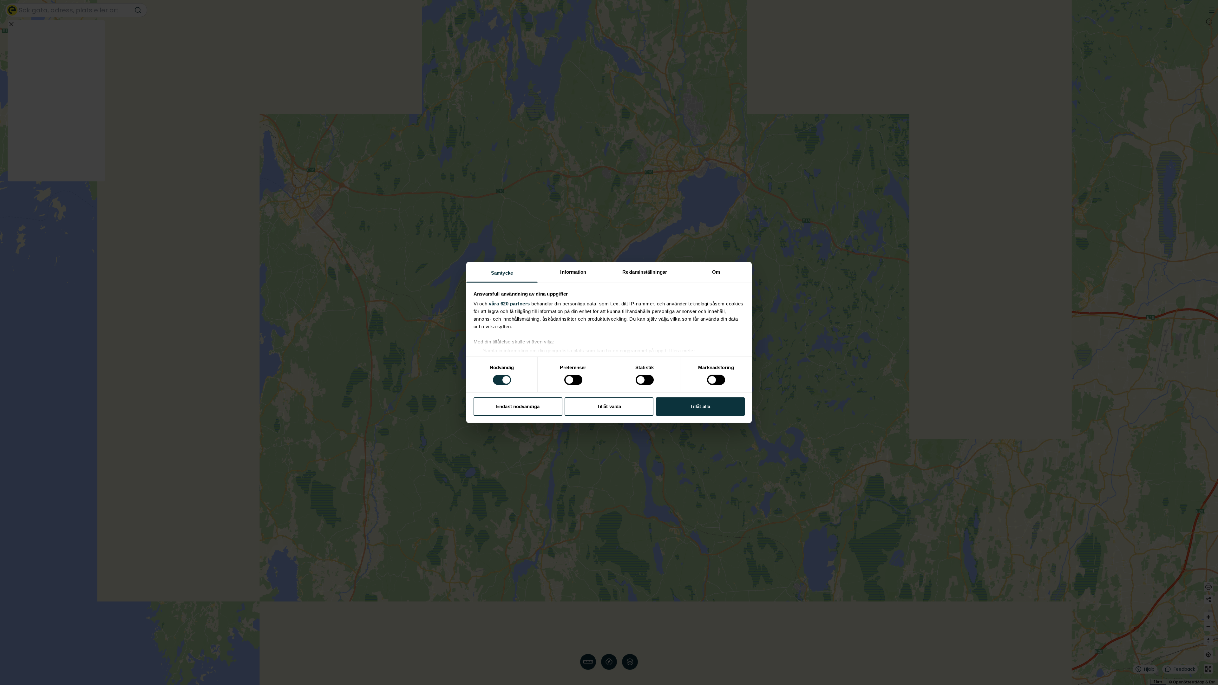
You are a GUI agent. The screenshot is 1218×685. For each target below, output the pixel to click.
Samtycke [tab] (502, 273)
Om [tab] (716, 272)
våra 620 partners (509, 303)
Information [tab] (573, 272)
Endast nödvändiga (518, 406)
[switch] (573, 380)
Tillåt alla (700, 406)
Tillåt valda (609, 406)
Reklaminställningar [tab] (644, 272)
